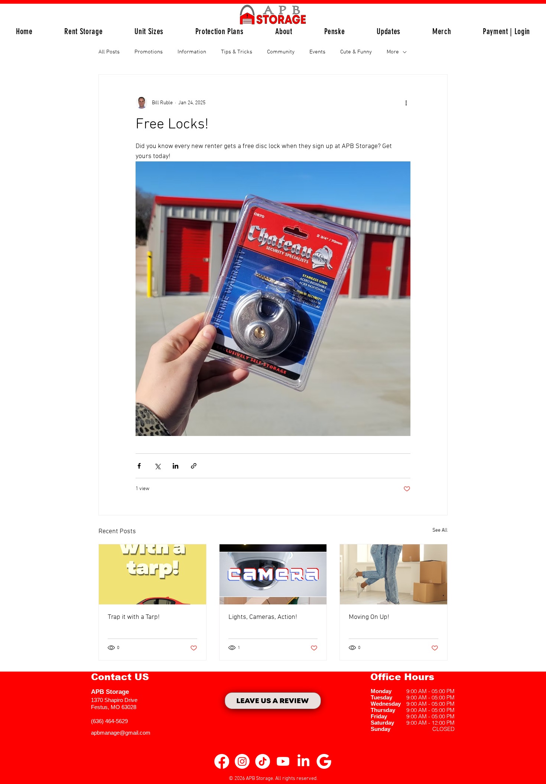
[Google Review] (323, 761)
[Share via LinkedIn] (175, 465)
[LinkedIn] (303, 761)
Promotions (148, 52)
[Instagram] (242, 761)
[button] (148, 31)
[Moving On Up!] (393, 574)
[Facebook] (221, 761)
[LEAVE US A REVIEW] (273, 700)
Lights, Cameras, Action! (262, 617)
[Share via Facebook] (139, 465)
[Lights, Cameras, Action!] (273, 574)
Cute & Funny (356, 52)
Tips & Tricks (236, 52)
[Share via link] (193, 465)
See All (440, 530)
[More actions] (406, 102)
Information (192, 52)
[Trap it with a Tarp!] (152, 574)
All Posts (109, 52)
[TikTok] (262, 761)
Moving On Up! (369, 617)
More (393, 52)
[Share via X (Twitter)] (157, 465)
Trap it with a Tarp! (134, 617)
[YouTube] (283, 761)
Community (281, 52)
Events (317, 52)
